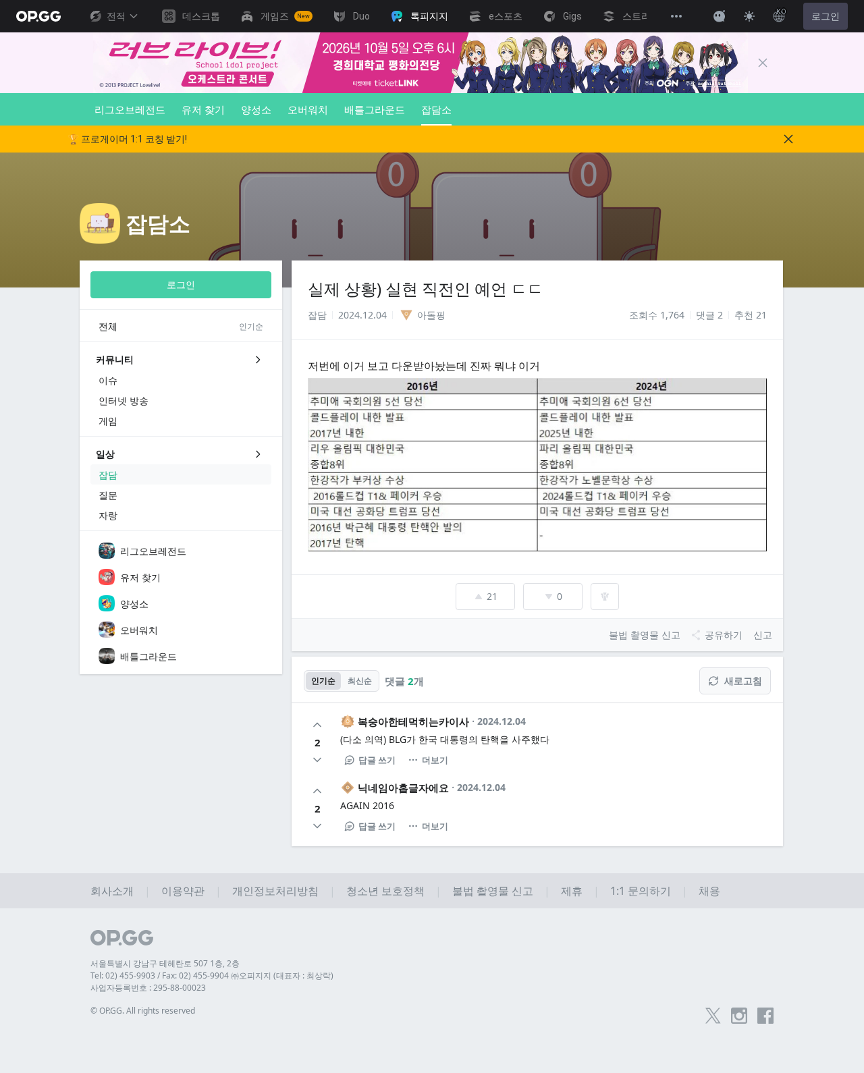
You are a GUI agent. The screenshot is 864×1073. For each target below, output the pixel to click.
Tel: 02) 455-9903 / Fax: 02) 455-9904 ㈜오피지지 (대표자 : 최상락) (211, 975)
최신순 (360, 680)
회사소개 (112, 891)
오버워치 (308, 109)
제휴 (572, 891)
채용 (709, 891)
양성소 (256, 109)
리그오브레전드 (129, 109)
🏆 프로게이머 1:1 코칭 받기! (127, 139)
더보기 (435, 760)
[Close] (763, 63)
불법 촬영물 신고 (492, 890)
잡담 (317, 314)
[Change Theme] (749, 16)
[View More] (676, 16)
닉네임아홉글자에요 (403, 787)
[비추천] (317, 759)
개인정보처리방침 (275, 890)
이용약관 (183, 890)
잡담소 (436, 109)
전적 (116, 16)
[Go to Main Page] (38, 16)
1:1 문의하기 (640, 890)
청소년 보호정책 (385, 890)
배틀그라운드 (374, 109)
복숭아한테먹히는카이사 (413, 721)
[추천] (317, 724)
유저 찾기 (203, 109)
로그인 (825, 16)
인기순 (323, 680)
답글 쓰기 (377, 760)
